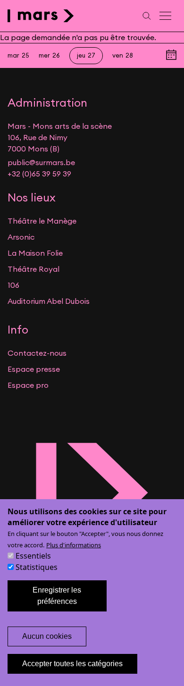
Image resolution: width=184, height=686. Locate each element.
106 (13, 285)
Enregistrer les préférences (57, 595)
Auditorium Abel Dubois (49, 301)
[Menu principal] (166, 16)
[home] (41, 15)
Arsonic (21, 237)
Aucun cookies (47, 636)
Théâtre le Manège (42, 221)
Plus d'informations (73, 545)
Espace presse (34, 369)
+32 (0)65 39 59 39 (39, 173)
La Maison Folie (35, 253)
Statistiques (37, 567)
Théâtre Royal (33, 269)
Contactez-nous (37, 353)
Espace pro (28, 385)
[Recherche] (146, 16)
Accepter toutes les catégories (72, 664)
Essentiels (33, 556)
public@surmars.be (41, 162)
